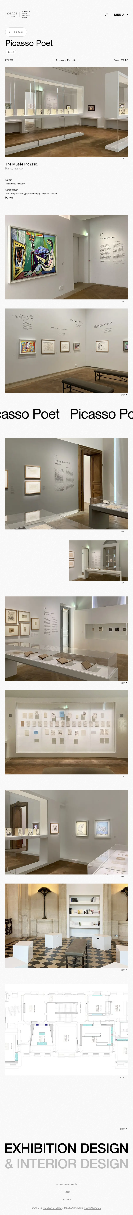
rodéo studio (52, 1208)
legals (66, 1199)
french (66, 1192)
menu (119, 14)
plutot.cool (92, 1208)
